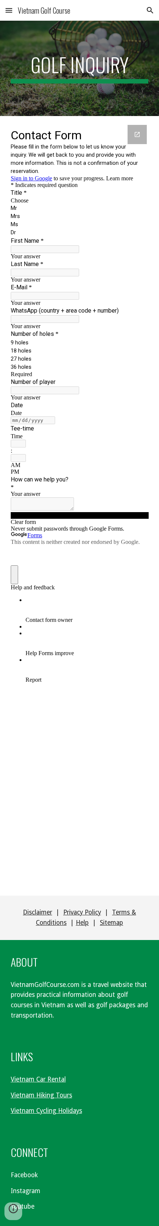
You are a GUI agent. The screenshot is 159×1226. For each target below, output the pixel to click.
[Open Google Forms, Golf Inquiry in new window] (137, 134)
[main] (80, 68)
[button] (9, 10)
